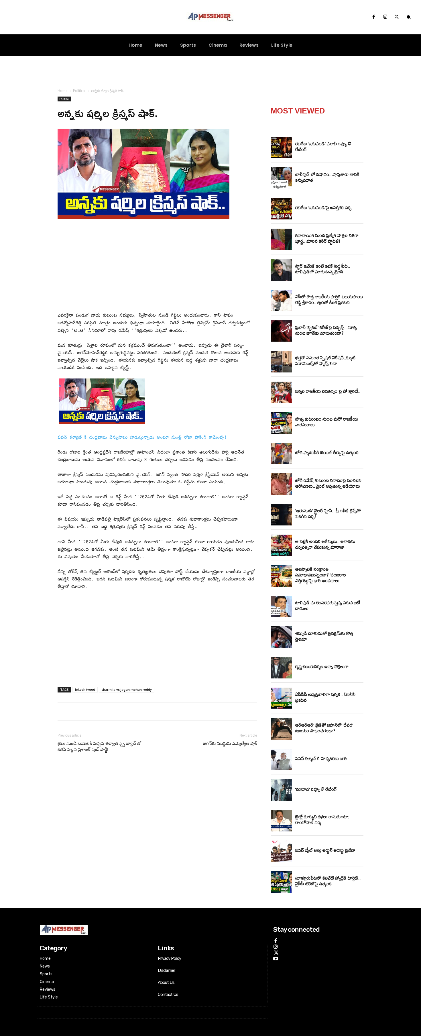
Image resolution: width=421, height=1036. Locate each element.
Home (63, 90)
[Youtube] (275, 957)
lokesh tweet (85, 689)
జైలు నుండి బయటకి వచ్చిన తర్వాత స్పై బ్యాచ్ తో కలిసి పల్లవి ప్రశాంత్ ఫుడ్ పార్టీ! (99, 746)
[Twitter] (396, 17)
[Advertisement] (157, 266)
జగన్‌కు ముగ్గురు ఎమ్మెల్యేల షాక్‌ (230, 743)
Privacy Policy (169, 958)
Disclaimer (166, 970)
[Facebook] (373, 17)
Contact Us (168, 994)
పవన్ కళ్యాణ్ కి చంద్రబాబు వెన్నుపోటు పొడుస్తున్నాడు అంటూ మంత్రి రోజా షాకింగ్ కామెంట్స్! (142, 437)
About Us (166, 982)
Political (79, 90)
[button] (408, 17)
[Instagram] (385, 17)
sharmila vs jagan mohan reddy (126, 689)
